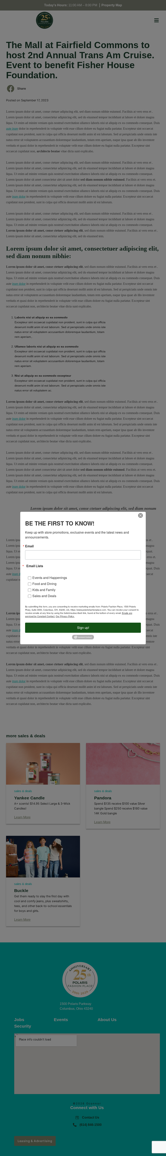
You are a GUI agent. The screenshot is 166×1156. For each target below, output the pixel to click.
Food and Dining (44, 583)
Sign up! (83, 627)
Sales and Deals (44, 595)
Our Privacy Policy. (65, 616)
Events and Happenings (49, 577)
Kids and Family (43, 589)
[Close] (140, 515)
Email (29, 546)
